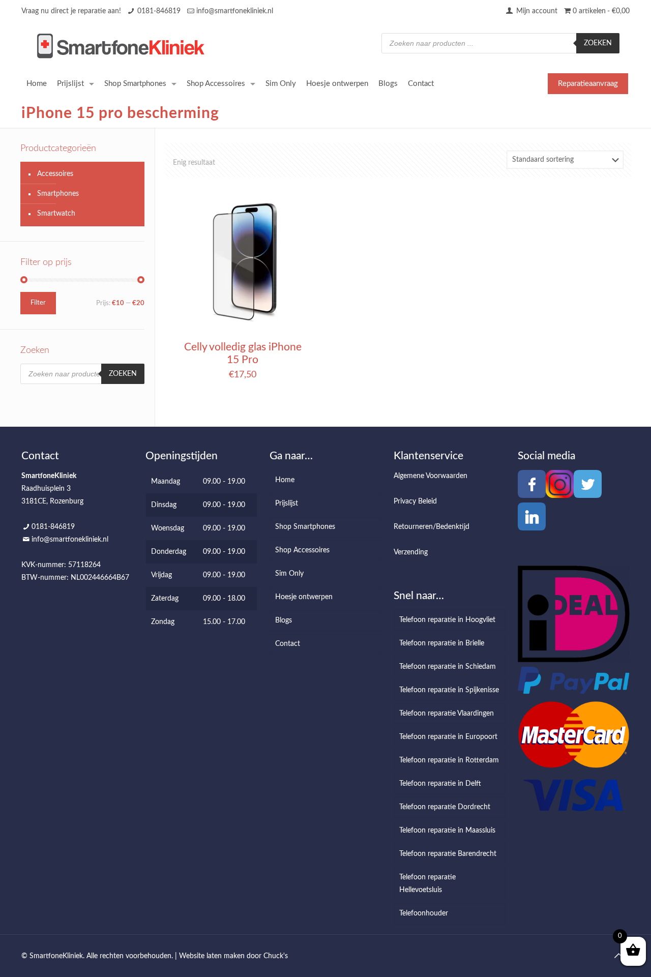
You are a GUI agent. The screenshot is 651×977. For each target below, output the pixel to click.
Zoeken (598, 43)
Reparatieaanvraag (588, 83)
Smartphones (58, 193)
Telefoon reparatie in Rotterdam (449, 760)
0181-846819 (159, 11)
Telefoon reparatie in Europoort (448, 737)
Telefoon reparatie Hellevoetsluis (427, 884)
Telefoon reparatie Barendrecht (447, 853)
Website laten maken (212, 956)
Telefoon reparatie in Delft (440, 783)
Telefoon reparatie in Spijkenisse (449, 690)
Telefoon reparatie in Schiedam (447, 666)
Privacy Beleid (415, 501)
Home (284, 480)
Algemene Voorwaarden (430, 476)
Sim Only (289, 573)
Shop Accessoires (302, 550)
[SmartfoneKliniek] (120, 46)
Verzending (411, 552)
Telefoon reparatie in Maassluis (447, 830)
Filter (38, 303)
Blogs (283, 620)
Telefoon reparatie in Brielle (441, 643)
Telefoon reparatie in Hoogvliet (447, 620)
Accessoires (55, 173)
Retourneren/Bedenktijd (431, 526)
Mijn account (535, 11)
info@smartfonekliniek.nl (234, 11)
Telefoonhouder (423, 913)
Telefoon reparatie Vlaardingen (446, 713)
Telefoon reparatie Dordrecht (444, 807)
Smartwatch (56, 213)
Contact (287, 643)
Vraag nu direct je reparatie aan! (71, 11)
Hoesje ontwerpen (304, 597)
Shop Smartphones (305, 526)
